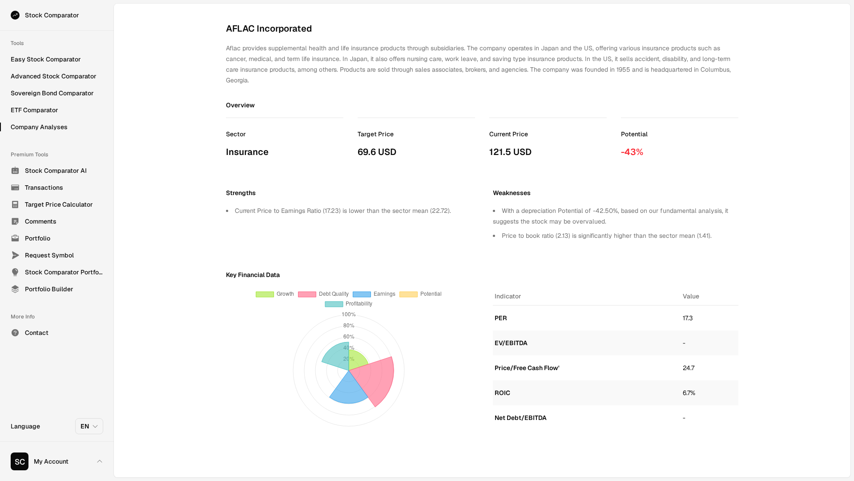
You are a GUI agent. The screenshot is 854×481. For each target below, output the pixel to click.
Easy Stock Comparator (46, 59)
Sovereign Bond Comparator (52, 93)
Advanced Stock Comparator (54, 76)
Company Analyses (39, 127)
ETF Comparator (34, 110)
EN (85, 426)
